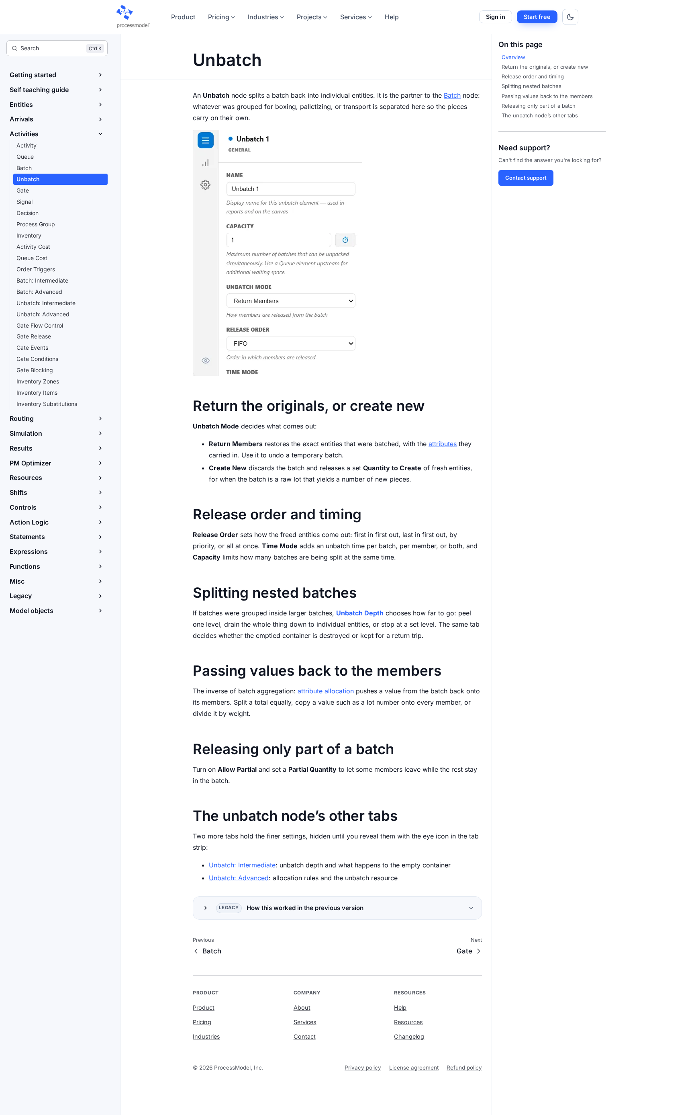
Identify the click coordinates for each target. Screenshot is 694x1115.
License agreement (414, 1067)
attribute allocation (326, 691)
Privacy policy (363, 1067)
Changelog (409, 1036)
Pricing (218, 17)
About (302, 1007)
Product (183, 17)
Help (392, 17)
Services (353, 17)
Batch (452, 95)
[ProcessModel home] (134, 17)
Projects (309, 17)
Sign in (495, 16)
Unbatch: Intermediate (242, 865)
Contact (305, 1036)
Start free (537, 16)
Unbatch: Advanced (239, 878)
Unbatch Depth (360, 613)
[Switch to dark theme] (570, 17)
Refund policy (464, 1067)
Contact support (526, 177)
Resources (408, 1022)
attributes (443, 444)
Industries (263, 17)
